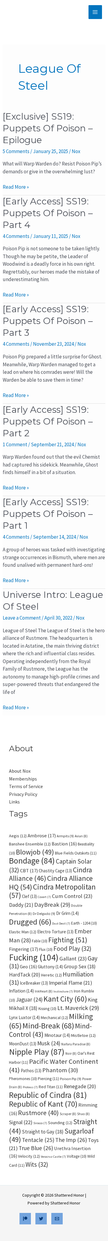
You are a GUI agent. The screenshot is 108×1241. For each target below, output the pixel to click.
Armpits (65, 836)
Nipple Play (36, 1051)
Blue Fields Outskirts (76, 853)
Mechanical (54, 1017)
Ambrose (42, 835)
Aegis (18, 836)
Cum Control (72, 896)
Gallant (73, 958)
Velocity (29, 1156)
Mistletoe (83, 1035)
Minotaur (57, 1035)
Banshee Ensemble (30, 844)
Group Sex (80, 966)
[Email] (57, 1218)
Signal (20, 1122)
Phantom (60, 1070)
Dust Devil (61, 923)
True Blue (36, 1148)
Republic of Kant (43, 1104)
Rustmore (38, 1112)
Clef (29, 896)
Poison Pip (70, 1078)
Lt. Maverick (78, 1008)
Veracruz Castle (53, 1157)
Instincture (63, 991)
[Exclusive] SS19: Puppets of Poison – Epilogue (48, 128)
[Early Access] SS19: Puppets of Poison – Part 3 (48, 320)
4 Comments (16, 236)
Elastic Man (22, 932)
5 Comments (16, 151)
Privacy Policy (23, 794)
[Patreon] (25, 1218)
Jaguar (29, 999)
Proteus (30, 1087)
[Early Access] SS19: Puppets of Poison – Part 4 (48, 213)
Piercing (48, 1078)
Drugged (30, 922)
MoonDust (22, 1044)
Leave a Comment (22, 617)
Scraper (68, 1114)
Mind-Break (48, 1026)
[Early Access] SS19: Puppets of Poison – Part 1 (48, 513)
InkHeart (43, 991)
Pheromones (23, 1078)
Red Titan (51, 1086)
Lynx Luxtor (24, 1017)
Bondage (32, 860)
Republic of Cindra (48, 1095)
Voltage (76, 1156)
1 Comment (15, 444)
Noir (70, 1053)
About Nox (20, 771)
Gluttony (50, 967)
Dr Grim (67, 913)
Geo (28, 967)
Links (14, 802)
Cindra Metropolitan (52, 891)
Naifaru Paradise (75, 1044)
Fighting (67, 939)
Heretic (51, 975)
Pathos (31, 1070)
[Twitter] (41, 1218)
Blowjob (35, 852)
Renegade (80, 1086)
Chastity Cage (55, 871)
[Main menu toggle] (95, 12)
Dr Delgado (44, 913)
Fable (39, 941)
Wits (37, 1164)
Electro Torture (55, 932)
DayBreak (52, 905)
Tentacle (38, 1139)
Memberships (23, 779)
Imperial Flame (70, 982)
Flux (45, 949)
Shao (83, 1114)
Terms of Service (26, 786)
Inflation (21, 991)
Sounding (60, 1122)
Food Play (72, 948)
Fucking (33, 957)
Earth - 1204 (84, 923)
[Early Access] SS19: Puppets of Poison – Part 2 (48, 421)
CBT (29, 870)
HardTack (24, 974)
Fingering (23, 949)
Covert (44, 897)
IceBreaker (34, 983)
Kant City (65, 999)
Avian (81, 836)
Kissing (47, 1008)
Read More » (16, 186)
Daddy (21, 904)
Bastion (64, 844)
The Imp (71, 1139)
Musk (48, 1043)
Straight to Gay (43, 1131)
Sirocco (40, 1123)
